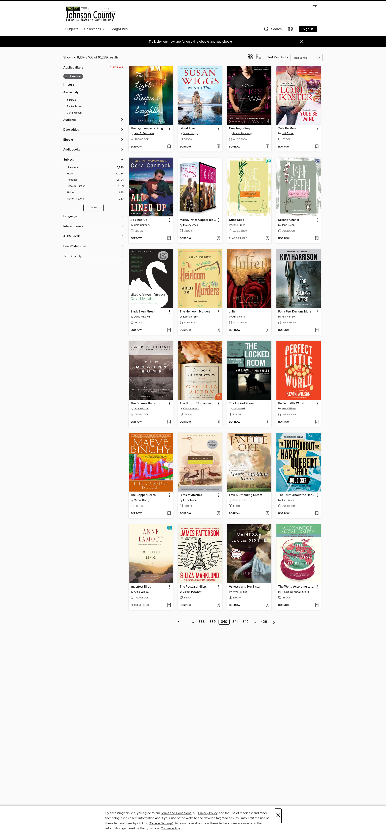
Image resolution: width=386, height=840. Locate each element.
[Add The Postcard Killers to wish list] (218, 605)
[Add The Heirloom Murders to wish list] (218, 330)
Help (314, 5)
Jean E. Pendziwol (144, 133)
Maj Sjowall (238, 408)
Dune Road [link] (236, 220)
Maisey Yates (190, 225)
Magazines (119, 29)
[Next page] (274, 621)
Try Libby (155, 42)
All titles (71, 100)
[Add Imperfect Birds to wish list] (168, 605)
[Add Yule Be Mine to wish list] (316, 147)
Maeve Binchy (142, 500)
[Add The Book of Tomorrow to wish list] (218, 422)
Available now (75, 106)
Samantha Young (242, 133)
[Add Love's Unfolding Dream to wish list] (267, 513)
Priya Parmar (239, 591)
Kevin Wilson (289, 408)
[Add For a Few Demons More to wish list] (316, 330)
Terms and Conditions (176, 813)
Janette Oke (239, 500)
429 (264, 622)
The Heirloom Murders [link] (195, 311)
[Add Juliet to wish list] (267, 330)
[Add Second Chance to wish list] (316, 238)
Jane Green (238, 225)
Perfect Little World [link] (291, 403)
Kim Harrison (289, 316)
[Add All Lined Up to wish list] (168, 238)
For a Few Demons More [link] (294, 311)
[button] (272, 30)
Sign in (308, 29)
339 (212, 622)
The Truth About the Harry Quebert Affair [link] (296, 495)
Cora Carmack (142, 225)
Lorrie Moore (190, 500)
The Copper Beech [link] (143, 495)
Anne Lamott (141, 591)
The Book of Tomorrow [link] (195, 403)
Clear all (117, 67)
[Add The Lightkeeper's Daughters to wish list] (168, 147)
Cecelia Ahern (191, 408)
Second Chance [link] (289, 220)
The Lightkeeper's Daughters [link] (148, 128)
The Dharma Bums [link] (143, 403)
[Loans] (291, 30)
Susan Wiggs (190, 133)
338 (202, 622)
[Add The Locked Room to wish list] (267, 422)
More (93, 207)
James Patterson (192, 591)
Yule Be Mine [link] (287, 128)
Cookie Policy (170, 828)
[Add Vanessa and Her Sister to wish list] (267, 605)
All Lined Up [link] (138, 220)
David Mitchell (142, 316)
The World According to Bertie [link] (296, 587)
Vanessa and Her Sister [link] (244, 587)
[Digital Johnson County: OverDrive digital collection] (90, 14)
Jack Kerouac (141, 408)
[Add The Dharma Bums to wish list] (168, 422)
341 (235, 622)
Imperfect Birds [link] (140, 587)
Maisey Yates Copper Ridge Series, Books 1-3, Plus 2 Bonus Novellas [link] (198, 220)
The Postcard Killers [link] (193, 587)
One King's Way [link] (239, 128)
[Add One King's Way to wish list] (267, 147)
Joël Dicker (288, 500)
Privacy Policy (207, 813)
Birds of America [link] (191, 495)
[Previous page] (179, 621)
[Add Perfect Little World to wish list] (316, 422)
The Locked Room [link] (241, 403)
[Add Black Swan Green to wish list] (168, 330)
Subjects (71, 29)
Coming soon (74, 112)
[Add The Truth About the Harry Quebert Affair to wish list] (316, 513)
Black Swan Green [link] (142, 311)
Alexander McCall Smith (295, 591)
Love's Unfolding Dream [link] (245, 495)
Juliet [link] (232, 311)
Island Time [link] (187, 128)
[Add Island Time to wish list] (218, 147)
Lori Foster (288, 133)
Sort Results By (277, 57)
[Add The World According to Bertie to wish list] (316, 605)
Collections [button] (93, 29)
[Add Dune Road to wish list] (267, 238)
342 (245, 622)
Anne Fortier (239, 316)
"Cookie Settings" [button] (161, 823)
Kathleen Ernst (191, 316)
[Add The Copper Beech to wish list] (168, 513)
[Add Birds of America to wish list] (218, 513)
